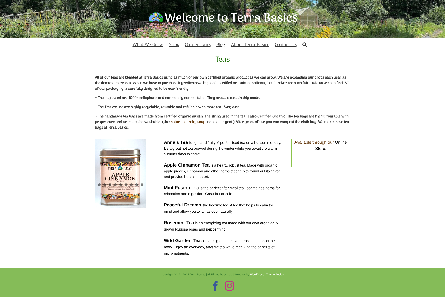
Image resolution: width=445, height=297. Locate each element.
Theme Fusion (275, 274)
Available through (311, 142)
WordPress (257, 274)
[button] (304, 44)
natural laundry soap (188, 122)
